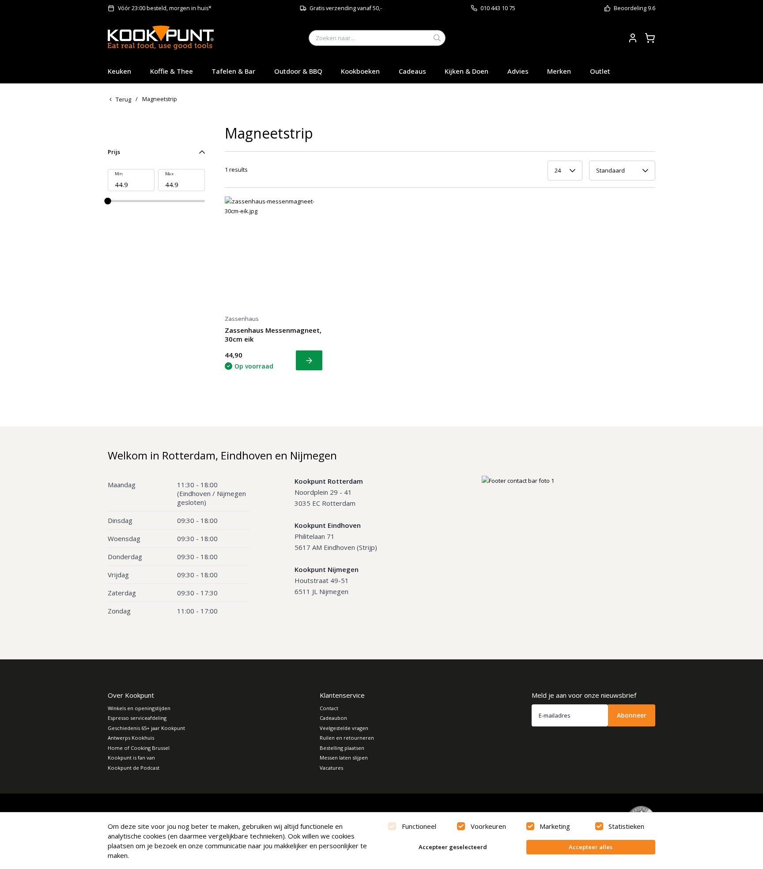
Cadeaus (412, 71)
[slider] (108, 201)
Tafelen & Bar (233, 71)
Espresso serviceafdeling (137, 718)
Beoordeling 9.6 (634, 8)
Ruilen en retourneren (347, 737)
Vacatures (331, 767)
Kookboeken (360, 71)
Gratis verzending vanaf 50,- (346, 8)
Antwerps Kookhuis (131, 737)
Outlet (600, 71)
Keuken (119, 71)
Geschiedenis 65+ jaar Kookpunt (146, 728)
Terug (123, 99)
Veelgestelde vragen (344, 728)
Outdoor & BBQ (298, 71)
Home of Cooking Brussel (139, 748)
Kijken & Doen (466, 71)
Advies (518, 71)
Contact (329, 708)
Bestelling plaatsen (342, 748)
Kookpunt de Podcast (133, 767)
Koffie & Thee (171, 71)
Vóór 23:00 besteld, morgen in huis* (165, 8)
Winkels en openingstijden (139, 708)
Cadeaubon (333, 718)
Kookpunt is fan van (131, 757)
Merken (559, 71)
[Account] (632, 38)
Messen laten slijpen (344, 757)
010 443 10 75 (497, 8)
